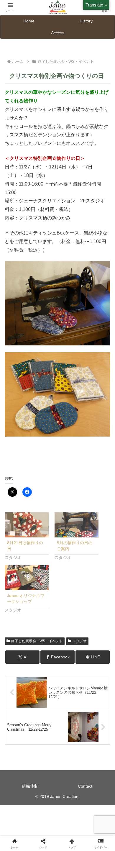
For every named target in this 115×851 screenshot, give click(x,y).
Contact (85, 786)
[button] (103, 749)
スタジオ (80, 641)
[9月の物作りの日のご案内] (76, 524)
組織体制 (30, 786)
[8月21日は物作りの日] (27, 524)
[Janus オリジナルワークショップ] (27, 577)
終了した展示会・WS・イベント (37, 641)
